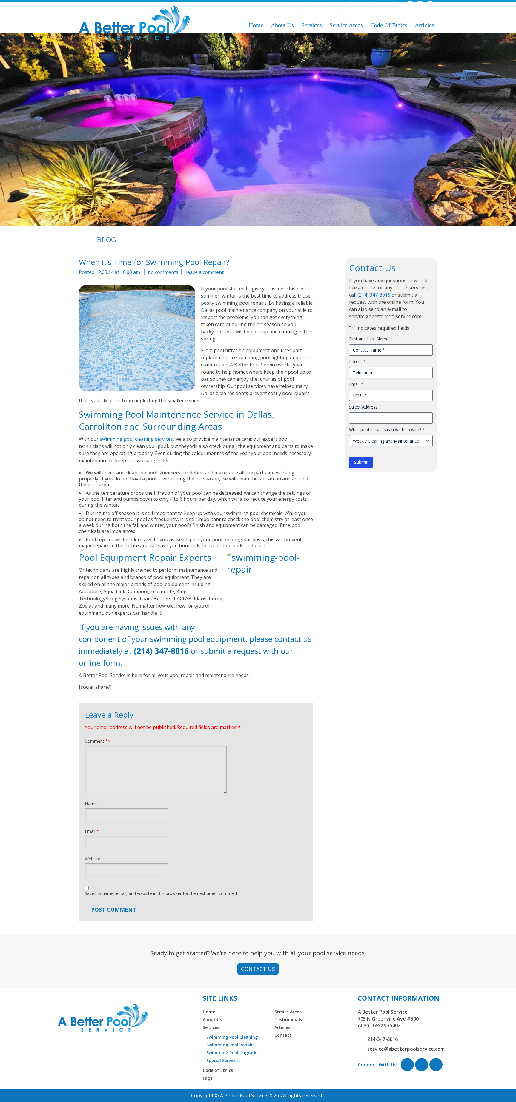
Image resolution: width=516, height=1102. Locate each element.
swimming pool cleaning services (136, 439)
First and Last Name (370, 339)
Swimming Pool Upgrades (232, 1052)
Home (256, 25)
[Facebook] (410, 5)
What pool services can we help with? (387, 429)
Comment (97, 741)
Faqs (207, 1078)
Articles (424, 25)
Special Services (222, 1060)
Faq (333, 6)
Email (92, 831)
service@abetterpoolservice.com (406, 1049)
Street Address (365, 407)
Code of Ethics (388, 25)
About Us (282, 25)
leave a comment (205, 272)
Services (311, 25)
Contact (389, 6)
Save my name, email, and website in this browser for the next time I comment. (162, 893)
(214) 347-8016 (305, 6)
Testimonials (358, 6)
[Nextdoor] (430, 5)
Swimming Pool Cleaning (232, 1037)
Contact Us (258, 968)
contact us (292, 639)
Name (92, 804)
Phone (357, 361)
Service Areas (346, 25)
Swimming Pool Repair (229, 1045)
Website (92, 858)
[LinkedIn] (420, 5)
